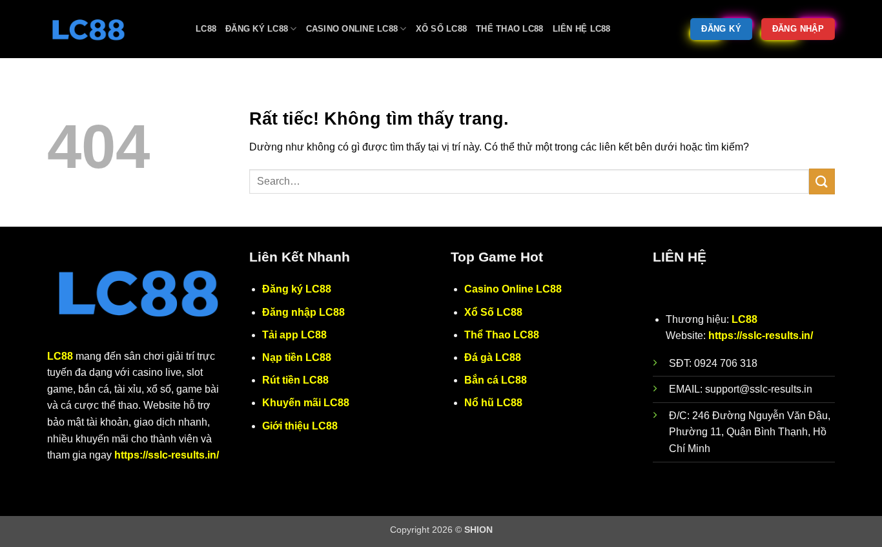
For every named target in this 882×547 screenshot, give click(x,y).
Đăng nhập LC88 (303, 312)
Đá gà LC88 (492, 357)
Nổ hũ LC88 (493, 402)
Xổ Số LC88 (441, 29)
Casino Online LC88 (352, 29)
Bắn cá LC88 (495, 380)
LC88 (206, 29)
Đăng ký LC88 (256, 29)
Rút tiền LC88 (295, 380)
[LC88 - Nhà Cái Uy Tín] (111, 29)
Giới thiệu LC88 (300, 425)
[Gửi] (822, 181)
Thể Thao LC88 (509, 29)
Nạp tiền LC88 (296, 357)
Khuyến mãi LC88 (305, 402)
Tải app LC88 (294, 334)
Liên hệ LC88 (582, 29)
